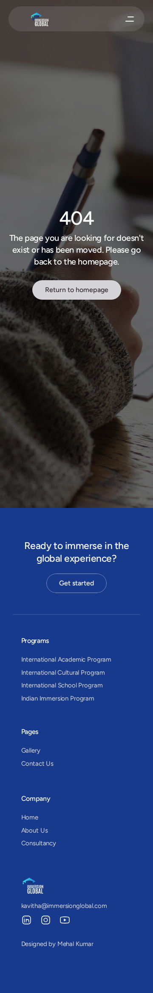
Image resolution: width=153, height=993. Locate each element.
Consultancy (38, 843)
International (39, 659)
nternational (39, 685)
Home (29, 817)
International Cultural (50, 672)
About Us (34, 830)
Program (99, 659)
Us (49, 763)
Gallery (30, 750)
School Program (80, 685)
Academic (72, 659)
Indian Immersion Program (57, 698)
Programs (35, 641)
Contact (33, 763)
